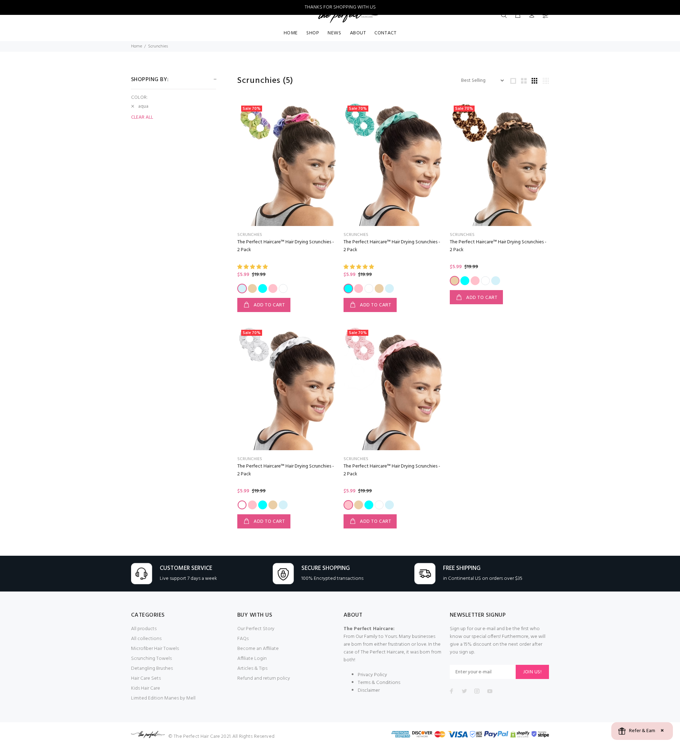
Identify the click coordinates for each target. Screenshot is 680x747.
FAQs (243, 639)
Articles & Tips (252, 668)
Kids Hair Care (145, 688)
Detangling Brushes (152, 668)
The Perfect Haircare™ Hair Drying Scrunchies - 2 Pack (285, 246)
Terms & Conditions (379, 683)
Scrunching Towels (151, 659)
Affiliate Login (252, 659)
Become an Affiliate (258, 649)
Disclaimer (369, 690)
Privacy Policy (372, 675)
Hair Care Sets (146, 678)
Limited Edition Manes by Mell (163, 698)
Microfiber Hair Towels (155, 649)
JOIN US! (532, 672)
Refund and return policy (263, 678)
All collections (146, 639)
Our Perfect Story (255, 629)
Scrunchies (158, 46)
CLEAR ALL (142, 117)
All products (144, 629)
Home (136, 46)
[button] (253, 267)
